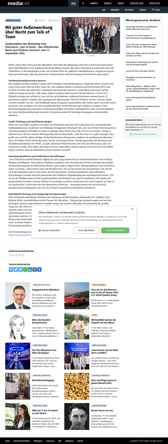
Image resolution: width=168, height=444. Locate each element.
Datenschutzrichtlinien (22, 440)
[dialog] (84, 222)
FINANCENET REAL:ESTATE (41, 285)
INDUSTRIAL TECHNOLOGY (41, 375)
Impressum (50, 440)
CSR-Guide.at (129, 9)
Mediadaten (115, 9)
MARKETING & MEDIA (13, 20)
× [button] (132, 209)
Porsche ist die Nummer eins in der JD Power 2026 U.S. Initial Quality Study (104, 292)
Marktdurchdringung (43, 380)
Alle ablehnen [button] (86, 230)
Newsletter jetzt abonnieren (143, 134)
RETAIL (94, 315)
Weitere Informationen (67, 223)
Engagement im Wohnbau (45, 289)
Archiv (7, 440)
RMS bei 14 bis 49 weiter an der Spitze (45, 412)
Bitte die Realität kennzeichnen (41, 321)
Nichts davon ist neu (102, 410)
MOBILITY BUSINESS (98, 285)
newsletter (134, 120)
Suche (156, 10)
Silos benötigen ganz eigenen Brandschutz (104, 381)
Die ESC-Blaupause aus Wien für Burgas (44, 351)
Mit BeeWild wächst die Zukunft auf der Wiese (103, 321)
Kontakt (80, 440)
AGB (59, 440)
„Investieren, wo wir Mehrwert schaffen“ (105, 351)
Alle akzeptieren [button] (115, 230)
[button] (49, 230)
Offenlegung (38, 440)
